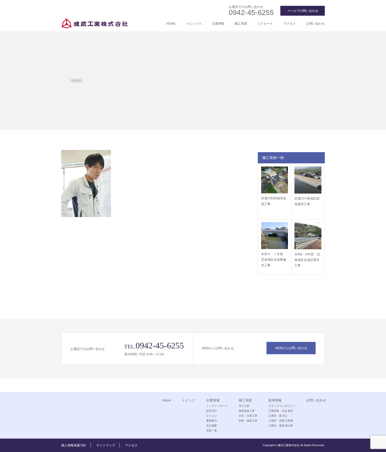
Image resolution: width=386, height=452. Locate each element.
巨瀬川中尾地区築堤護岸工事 (306, 201)
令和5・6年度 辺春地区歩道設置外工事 (307, 259)
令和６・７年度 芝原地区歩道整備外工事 (273, 259)
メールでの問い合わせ (302, 11)
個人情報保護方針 (73, 445)
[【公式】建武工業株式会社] (94, 23)
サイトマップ (105, 445)
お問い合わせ (315, 23)
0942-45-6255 (251, 13)
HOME (171, 23)
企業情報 (218, 23)
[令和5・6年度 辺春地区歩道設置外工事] (307, 235)
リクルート (265, 23)
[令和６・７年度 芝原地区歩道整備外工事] (274, 235)
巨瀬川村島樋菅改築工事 (273, 201)
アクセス (289, 23)
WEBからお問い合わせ (291, 348)
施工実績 (241, 23)
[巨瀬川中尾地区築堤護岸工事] (307, 180)
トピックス (193, 23)
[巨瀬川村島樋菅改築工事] (274, 179)
